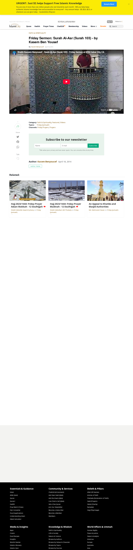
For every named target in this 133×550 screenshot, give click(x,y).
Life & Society (53, 533)
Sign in (110, 22)
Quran (12, 498)
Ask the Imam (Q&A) (56, 498)
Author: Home (35, 166)
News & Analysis (93, 536)
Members (52, 516)
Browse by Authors (55, 539)
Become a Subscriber (56, 510)
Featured (55, 122)
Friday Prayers (43, 127)
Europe (89, 542)
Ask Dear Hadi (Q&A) (56, 495)
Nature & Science (55, 536)
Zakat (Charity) (92, 504)
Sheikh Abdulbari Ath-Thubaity (61, 210)
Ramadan (90, 507)
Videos (62, 122)
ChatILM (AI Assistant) (56, 492)
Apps (12, 530)
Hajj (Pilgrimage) (93, 510)
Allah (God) (14, 495)
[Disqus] (66, 451)
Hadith (12, 504)
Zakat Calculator (15, 519)
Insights (13, 539)
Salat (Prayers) (92, 501)
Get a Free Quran (55, 504)
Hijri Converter (15, 510)
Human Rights (92, 530)
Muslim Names (15, 542)
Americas (90, 539)
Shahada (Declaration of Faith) (98, 498)
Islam (12, 492)
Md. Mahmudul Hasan (97, 210)
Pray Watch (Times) (16, 507)
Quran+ (12, 501)
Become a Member (55, 513)
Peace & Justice (92, 533)
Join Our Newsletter (55, 507)
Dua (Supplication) (16, 513)
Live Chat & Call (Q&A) (56, 501)
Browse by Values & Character (59, 542)
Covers (12, 533)
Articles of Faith (92, 495)
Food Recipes (14, 536)
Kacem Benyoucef (47, 161)
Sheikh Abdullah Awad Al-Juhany (22, 210)
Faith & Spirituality (37, 33)
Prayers (53, 127)
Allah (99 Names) (93, 492)
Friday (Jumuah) (43, 125)
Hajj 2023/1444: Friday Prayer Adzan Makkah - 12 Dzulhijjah (100, 546)
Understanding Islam (17, 516)
